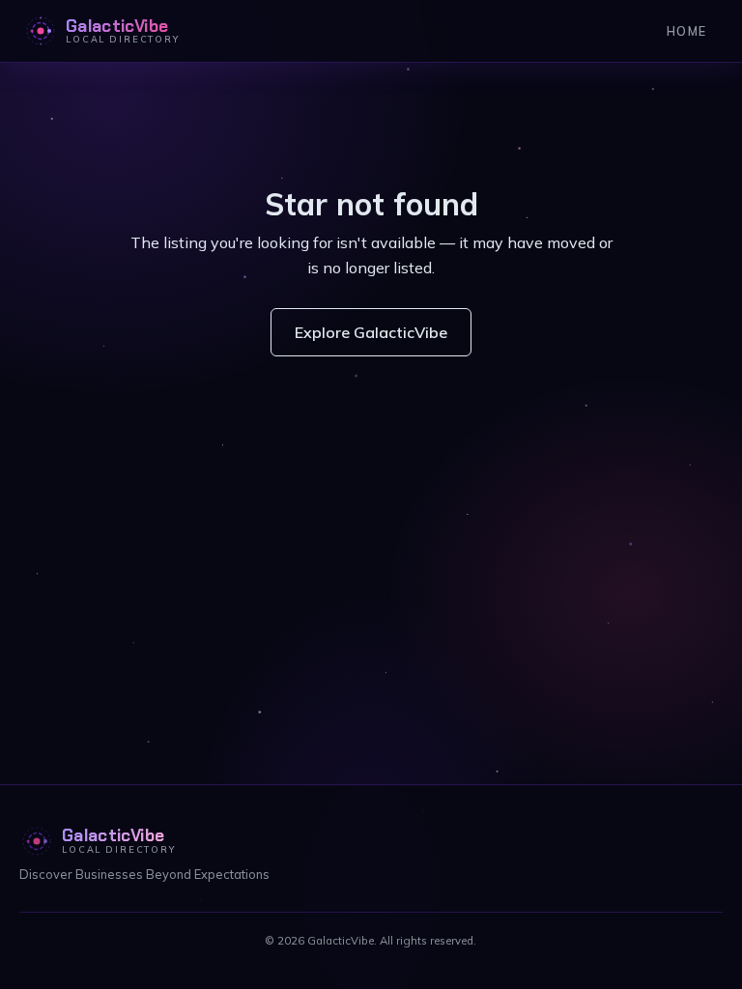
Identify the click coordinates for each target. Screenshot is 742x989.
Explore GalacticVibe (371, 332)
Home (686, 31)
